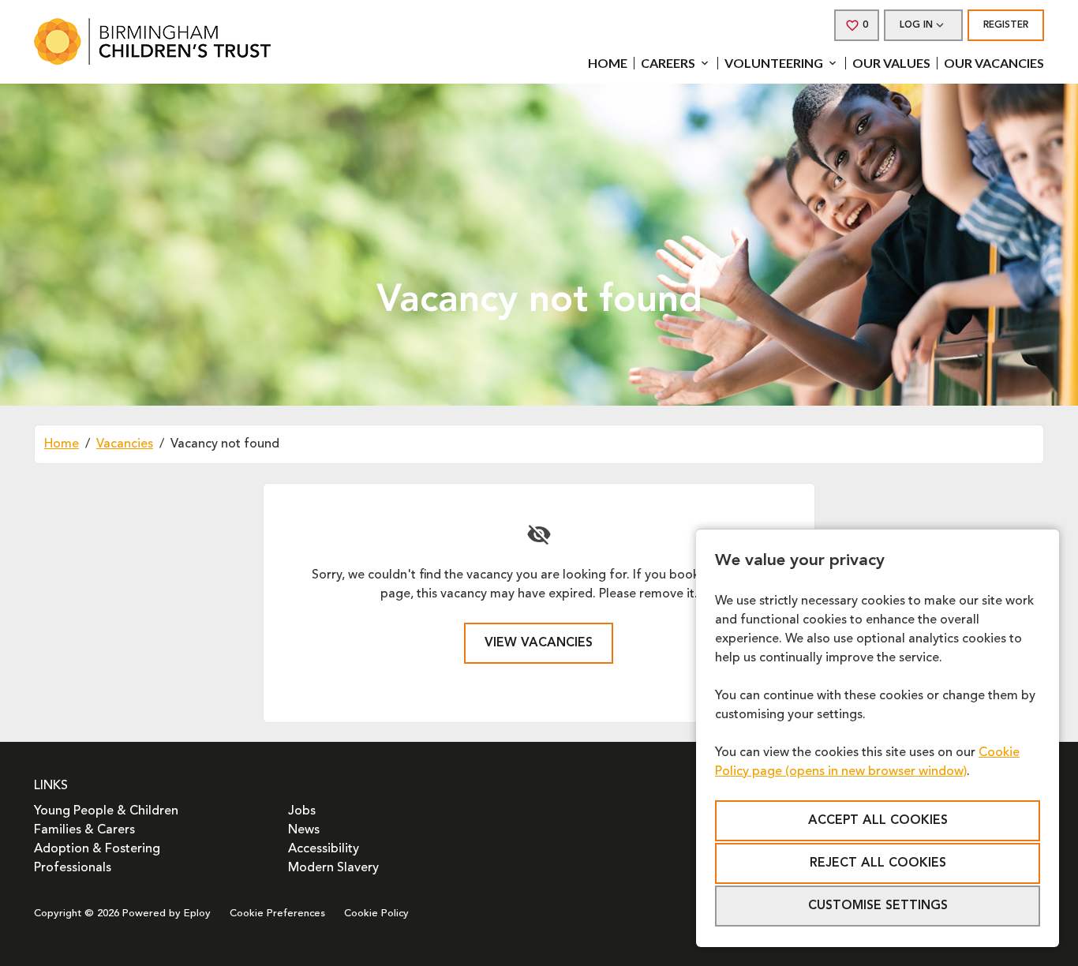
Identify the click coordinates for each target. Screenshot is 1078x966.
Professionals (72, 868)
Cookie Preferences (277, 913)
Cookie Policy (376, 913)
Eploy (197, 913)
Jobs (302, 811)
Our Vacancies (994, 62)
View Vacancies (539, 643)
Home (607, 62)
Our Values (891, 62)
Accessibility (323, 849)
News (304, 830)
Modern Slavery (333, 868)
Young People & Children (106, 811)
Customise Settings (878, 906)
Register (1005, 25)
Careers (668, 62)
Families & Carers (84, 830)
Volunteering (773, 62)
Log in (916, 25)
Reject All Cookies (878, 863)
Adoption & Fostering (97, 849)
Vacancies (124, 444)
